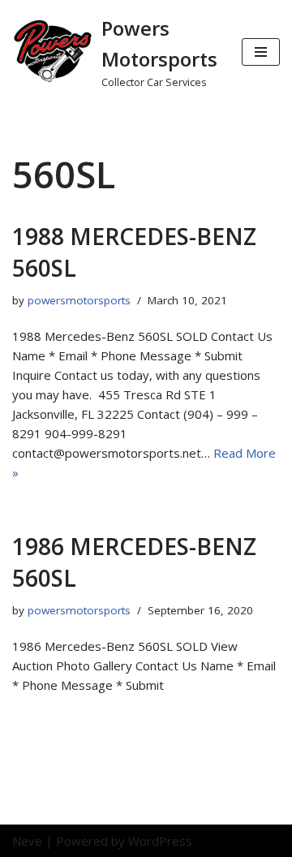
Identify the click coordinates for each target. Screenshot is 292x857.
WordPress (160, 841)
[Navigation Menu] (261, 52)
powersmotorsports (79, 300)
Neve (27, 841)
